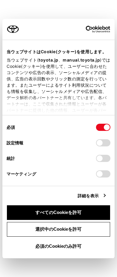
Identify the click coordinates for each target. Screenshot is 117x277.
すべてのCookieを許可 (58, 212)
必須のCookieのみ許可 (58, 246)
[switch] (103, 142)
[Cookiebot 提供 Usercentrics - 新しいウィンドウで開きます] (84, 29)
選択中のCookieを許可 (58, 229)
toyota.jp (48, 59)
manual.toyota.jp (81, 59)
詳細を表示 (88, 195)
